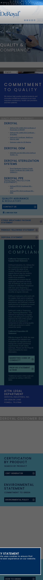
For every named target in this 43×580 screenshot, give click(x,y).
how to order (13, 516)
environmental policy (17, 436)
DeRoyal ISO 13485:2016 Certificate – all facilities (26, 138)
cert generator (14, 409)
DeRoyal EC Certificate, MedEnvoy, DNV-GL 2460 (26, 141)
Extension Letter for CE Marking (20, 144)
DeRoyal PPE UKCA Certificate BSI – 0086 (24, 180)
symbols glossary (15, 542)
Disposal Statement (12, 222)
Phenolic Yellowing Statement (17, 215)
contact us (9, 194)
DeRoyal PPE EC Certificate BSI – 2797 (23, 177)
